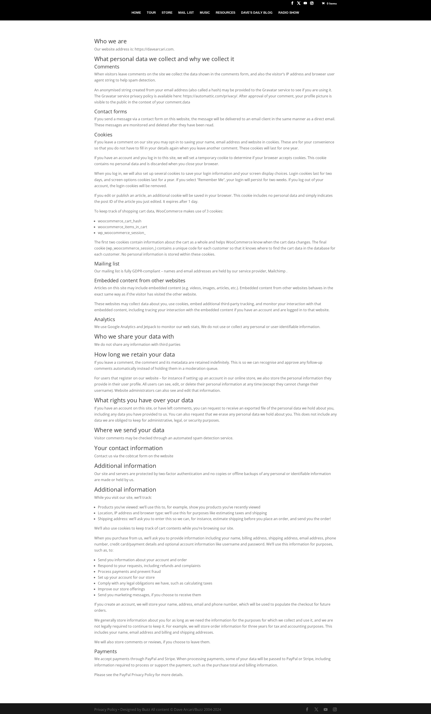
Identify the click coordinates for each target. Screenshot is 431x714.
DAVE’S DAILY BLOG (257, 12)
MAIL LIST (186, 12)
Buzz (146, 709)
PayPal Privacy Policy (136, 674)
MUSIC (205, 12)
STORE (167, 12)
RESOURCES (225, 12)
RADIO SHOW (288, 12)
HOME (136, 12)
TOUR (151, 12)
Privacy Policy (105, 709)
